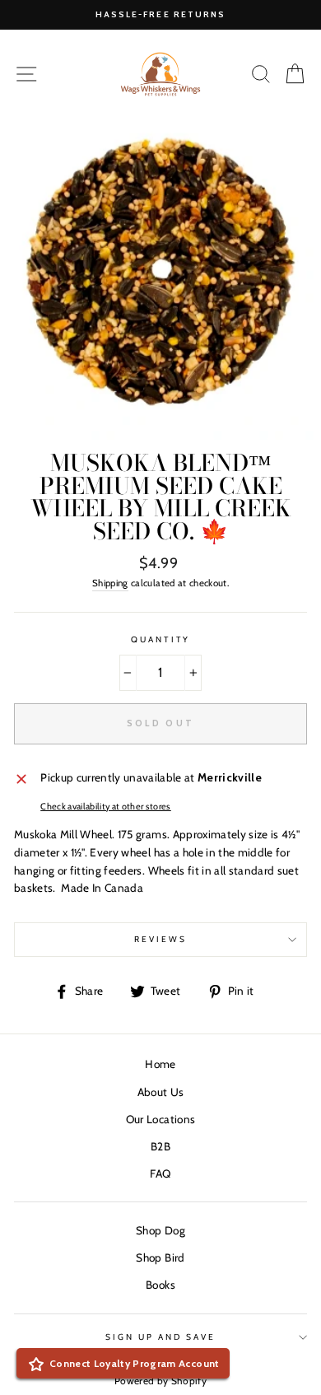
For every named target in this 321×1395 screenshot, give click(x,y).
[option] (160, 14)
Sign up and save (160, 1337)
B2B (160, 1146)
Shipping (110, 583)
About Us (160, 1092)
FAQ (160, 1173)
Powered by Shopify (160, 1380)
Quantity (160, 639)
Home (160, 1064)
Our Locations (160, 1119)
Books (160, 1284)
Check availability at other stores (105, 806)
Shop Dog (160, 1230)
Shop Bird (160, 1257)
